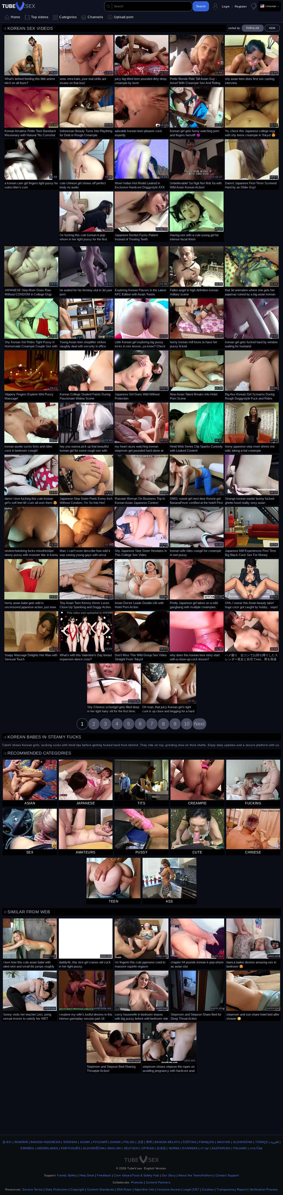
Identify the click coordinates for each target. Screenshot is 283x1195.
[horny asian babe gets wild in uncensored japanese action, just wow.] (31, 584)
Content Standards (100, 1189)
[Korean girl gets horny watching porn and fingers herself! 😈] (196, 112)
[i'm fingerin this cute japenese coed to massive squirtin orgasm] (141, 943)
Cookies (208, 1189)
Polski (129, 1142)
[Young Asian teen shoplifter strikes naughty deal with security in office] (86, 323)
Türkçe (261, 1142)
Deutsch (131, 1148)
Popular (252, 28)
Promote (137, 1182)
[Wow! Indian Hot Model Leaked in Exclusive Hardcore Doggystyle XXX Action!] (141, 164)
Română (21, 1142)
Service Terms (32, 1189)
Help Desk (87, 1175)
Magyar (223, 1142)
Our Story (169, 1175)
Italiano (240, 1148)
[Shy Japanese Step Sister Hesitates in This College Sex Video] (141, 532)
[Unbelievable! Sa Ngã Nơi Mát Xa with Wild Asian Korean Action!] (196, 164)
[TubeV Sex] (18, 6)
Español (27, 1148)
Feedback (104, 1175)
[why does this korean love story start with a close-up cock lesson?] (196, 636)
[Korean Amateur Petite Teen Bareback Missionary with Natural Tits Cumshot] (31, 112)
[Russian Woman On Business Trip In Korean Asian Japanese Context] (141, 479)
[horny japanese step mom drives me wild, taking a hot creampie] (251, 427)
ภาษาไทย (256, 1148)
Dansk (115, 1142)
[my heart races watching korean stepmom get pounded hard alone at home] (141, 427)
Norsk (174, 1148)
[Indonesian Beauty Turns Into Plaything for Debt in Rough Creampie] (86, 112)
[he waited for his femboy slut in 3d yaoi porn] (86, 271)
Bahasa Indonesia (45, 1142)
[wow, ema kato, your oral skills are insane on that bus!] (86, 60)
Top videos (39, 17)
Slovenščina (94, 1148)
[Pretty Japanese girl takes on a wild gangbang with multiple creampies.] (196, 584)
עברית (205, 1148)
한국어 (7, 1142)
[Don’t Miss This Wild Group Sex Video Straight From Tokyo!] (141, 636)
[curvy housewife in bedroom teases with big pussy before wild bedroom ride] (141, 995)
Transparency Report (231, 1189)
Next (199, 724)
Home (15, 17)
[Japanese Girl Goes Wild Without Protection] (141, 375)
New (272, 28)
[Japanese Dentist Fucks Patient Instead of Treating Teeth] (141, 216)
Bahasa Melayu (167, 1142)
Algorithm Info (144, 1189)
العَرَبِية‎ (275, 1142)
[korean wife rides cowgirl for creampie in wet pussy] (196, 532)
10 (187, 724)
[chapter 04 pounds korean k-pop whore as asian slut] (197, 943)
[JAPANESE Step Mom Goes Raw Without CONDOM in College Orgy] (31, 271)
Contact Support (227, 1175)
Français (206, 1142)
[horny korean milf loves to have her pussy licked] (196, 323)
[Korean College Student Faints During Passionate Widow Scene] (86, 375)
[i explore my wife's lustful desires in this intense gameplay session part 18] (85, 995)
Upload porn (124, 17)
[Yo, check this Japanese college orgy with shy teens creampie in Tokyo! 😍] (251, 112)
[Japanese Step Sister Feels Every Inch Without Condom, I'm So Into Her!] (86, 479)
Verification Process (264, 1189)
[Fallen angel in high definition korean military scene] (196, 271)
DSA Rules (124, 1189)
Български (221, 1148)
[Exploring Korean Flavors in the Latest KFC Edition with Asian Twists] (141, 271)
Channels (95, 17)
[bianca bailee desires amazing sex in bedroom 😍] (253, 943)
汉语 (141, 1142)
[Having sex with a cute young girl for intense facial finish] (196, 216)
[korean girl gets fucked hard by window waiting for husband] (251, 323)
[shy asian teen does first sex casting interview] (251, 60)
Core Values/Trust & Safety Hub (136, 1175)
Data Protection (57, 1189)
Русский (100, 1142)
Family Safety (67, 1175)
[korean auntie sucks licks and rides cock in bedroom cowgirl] (31, 427)
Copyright (77, 1189)
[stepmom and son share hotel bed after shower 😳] (253, 995)
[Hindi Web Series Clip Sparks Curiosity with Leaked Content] (196, 427)
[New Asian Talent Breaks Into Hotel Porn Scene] (196, 375)
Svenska (70, 1142)
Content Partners (158, 1182)
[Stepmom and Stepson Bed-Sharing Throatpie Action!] (113, 1047)
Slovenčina (242, 1142)
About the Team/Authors (195, 1175)
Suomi (85, 1142)
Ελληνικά (190, 1148)
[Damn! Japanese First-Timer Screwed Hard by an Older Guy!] (251, 164)
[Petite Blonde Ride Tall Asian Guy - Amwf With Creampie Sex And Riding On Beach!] (196, 60)
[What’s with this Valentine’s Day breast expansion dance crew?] (86, 636)
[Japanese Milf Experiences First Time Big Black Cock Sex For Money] (251, 532)
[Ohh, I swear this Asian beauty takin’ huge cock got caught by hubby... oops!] (251, 584)
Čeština (189, 1142)
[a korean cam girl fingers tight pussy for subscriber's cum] (31, 164)
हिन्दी (149, 1142)
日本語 (161, 1148)
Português (70, 1148)
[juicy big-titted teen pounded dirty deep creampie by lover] (141, 60)
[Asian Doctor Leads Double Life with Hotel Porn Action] (141, 584)
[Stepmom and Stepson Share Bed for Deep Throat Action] (197, 995)
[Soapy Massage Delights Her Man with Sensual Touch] (31, 636)
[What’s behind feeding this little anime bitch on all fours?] (31, 60)
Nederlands (47, 1148)
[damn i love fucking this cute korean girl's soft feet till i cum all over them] (31, 479)
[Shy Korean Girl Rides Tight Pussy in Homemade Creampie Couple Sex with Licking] (31, 323)
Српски (148, 1148)
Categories (68, 17)
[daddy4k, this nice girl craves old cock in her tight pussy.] (85, 943)
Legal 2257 (192, 1189)
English (114, 1148)
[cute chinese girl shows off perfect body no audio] (86, 164)
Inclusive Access (169, 1189)
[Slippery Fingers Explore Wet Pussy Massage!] (31, 375)
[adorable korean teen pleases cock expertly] (141, 112)
